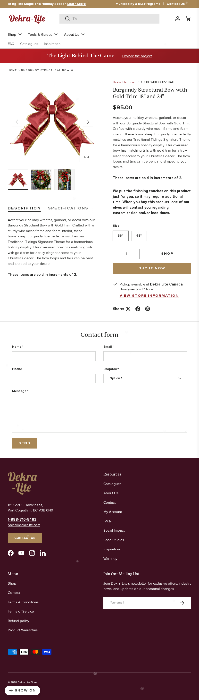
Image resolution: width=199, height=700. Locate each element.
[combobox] (109, 19)
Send (25, 443)
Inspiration (52, 44)
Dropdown (111, 369)
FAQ (11, 44)
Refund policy (18, 621)
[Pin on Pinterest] (147, 309)
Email (107, 347)
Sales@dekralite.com (24, 525)
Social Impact (113, 530)
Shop (167, 254)
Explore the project (137, 56)
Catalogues (29, 44)
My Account (112, 512)
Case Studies (113, 540)
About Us (110, 493)
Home (12, 70)
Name (16, 347)
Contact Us (176, 4)
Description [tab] (24, 208)
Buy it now (152, 268)
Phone (17, 369)
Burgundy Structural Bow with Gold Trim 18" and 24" (48, 70)
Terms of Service (21, 611)
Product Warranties (23, 630)
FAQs (107, 521)
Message (19, 391)
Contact (109, 502)
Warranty (110, 558)
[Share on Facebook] (138, 309)
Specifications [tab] (68, 208)
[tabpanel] (52, 247)
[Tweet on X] (128, 309)
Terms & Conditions (23, 602)
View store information (149, 296)
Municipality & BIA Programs (138, 4)
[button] (188, 18)
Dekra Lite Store (124, 82)
